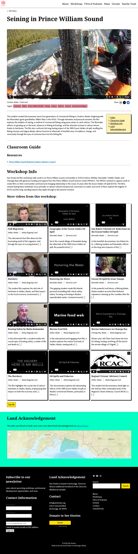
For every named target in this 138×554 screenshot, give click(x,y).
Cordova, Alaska (12, 102)
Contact (96, 506)
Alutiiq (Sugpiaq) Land (29, 233)
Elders (24, 106)
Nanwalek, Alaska (56, 235)
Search (95, 482)
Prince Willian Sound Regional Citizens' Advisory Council (32, 162)
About (65, 3)
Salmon (61, 106)
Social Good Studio (64, 546)
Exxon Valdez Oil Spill (35, 106)
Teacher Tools (129, 3)
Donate (116, 3)
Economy (17, 106)
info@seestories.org (57, 503)
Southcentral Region (79, 106)
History (54, 106)
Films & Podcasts (93, 3)
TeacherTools (98, 509)
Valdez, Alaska (13, 233)
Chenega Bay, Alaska (98, 333)
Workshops (76, 3)
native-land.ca (82, 426)
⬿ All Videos (12, 11)
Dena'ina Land (71, 235)
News (107, 3)
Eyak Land (24, 102)
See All (11, 404)
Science (68, 106)
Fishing (47, 106)
